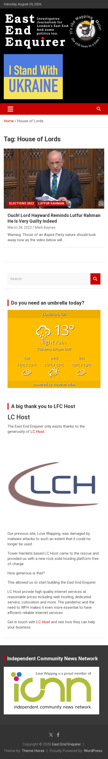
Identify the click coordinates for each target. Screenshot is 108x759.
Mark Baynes (45, 227)
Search (95, 279)
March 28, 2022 (20, 227)
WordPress (93, 750)
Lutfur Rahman (51, 203)
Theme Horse (33, 750)
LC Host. (38, 431)
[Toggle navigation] (10, 109)
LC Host (43, 622)
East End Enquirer (66, 744)
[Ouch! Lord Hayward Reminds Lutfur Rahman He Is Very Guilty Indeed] (54, 178)
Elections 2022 (21, 203)
